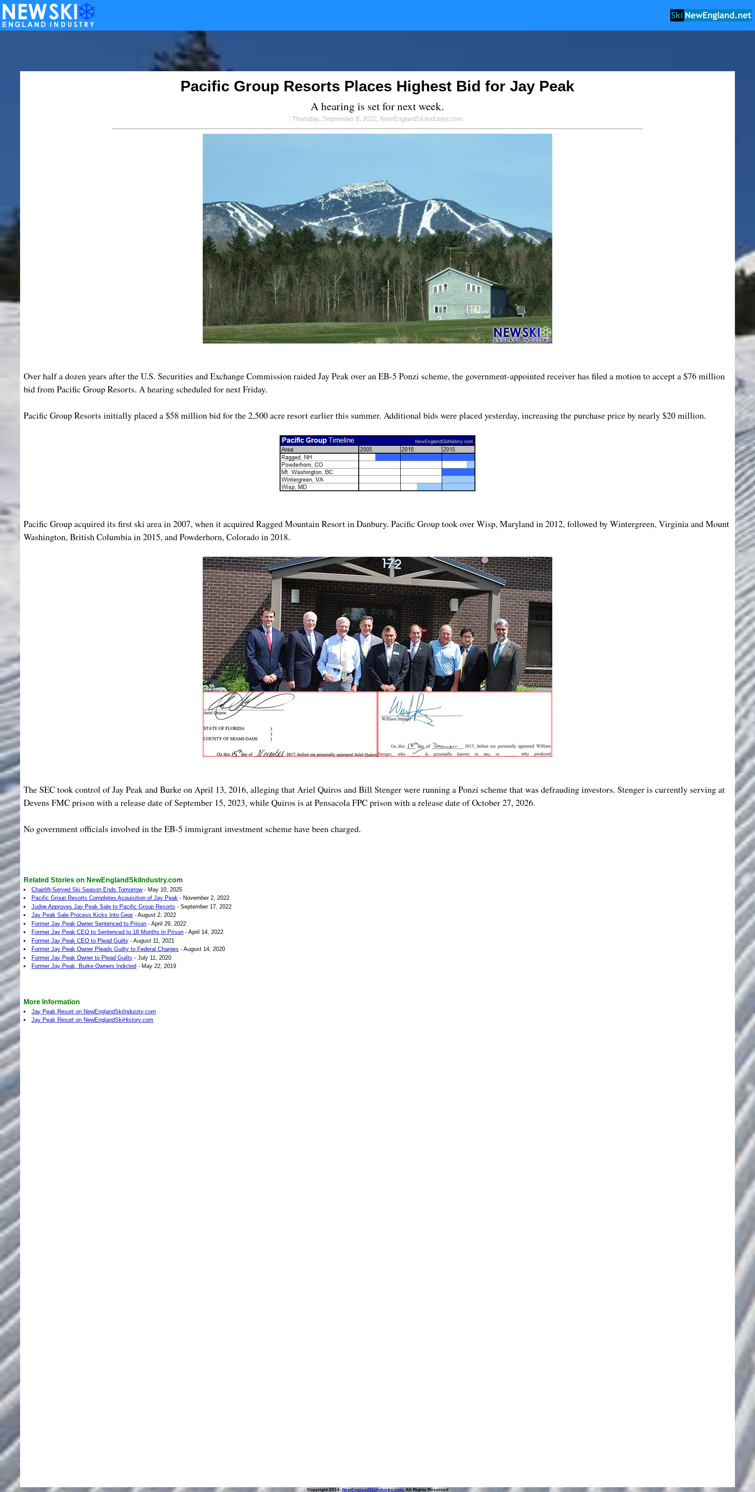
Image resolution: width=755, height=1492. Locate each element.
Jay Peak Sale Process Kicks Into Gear (82, 915)
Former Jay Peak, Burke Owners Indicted (83, 966)
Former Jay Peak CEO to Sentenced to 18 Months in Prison (107, 932)
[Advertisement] (377, 51)
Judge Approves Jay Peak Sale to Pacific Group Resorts (103, 906)
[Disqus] (377, 1150)
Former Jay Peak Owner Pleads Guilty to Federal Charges (105, 949)
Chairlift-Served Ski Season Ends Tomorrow (86, 889)
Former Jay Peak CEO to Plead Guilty (79, 940)
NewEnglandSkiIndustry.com (372, 1489)
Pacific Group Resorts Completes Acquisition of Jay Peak (104, 898)
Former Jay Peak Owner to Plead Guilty (81, 957)
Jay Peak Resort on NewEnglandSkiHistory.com (92, 1020)
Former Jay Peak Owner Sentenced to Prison (88, 923)
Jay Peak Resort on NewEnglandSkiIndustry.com (93, 1011)
